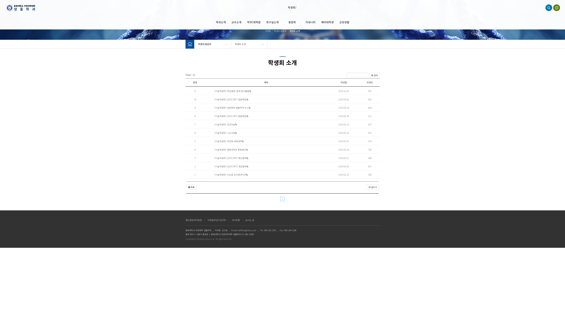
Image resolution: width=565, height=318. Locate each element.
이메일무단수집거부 (216, 220)
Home (20, 7)
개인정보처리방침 (193, 220)
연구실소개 (272, 22)
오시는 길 (249, 220)
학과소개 (221, 22)
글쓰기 (374, 187)
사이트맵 (236, 220)
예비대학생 (327, 22)
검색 (375, 75)
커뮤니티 (311, 22)
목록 (192, 187)
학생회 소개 (240, 44)
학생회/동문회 (292, 14)
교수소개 (236, 22)
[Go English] (557, 7)
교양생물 (344, 22)
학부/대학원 (254, 22)
